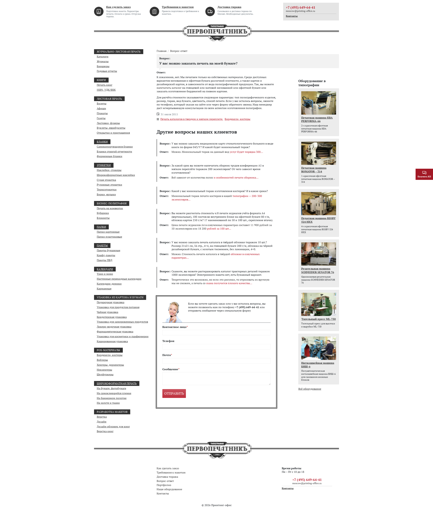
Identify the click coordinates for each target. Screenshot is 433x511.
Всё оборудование (309, 389)
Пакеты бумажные (108, 250)
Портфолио (164, 485)
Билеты (101, 103)
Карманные (104, 288)
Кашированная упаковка (112, 341)
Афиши (101, 108)
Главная (161, 51)
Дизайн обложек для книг (113, 426)
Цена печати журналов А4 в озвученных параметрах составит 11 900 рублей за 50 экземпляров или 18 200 (222, 226)
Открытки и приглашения (113, 133)
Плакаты (102, 113)
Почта (166, 355)
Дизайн (101, 421)
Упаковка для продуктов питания (118, 307)
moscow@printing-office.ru (300, 11)
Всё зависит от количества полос (214, 177)
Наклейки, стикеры (109, 170)
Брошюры (103, 66)
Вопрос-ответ (178, 51)
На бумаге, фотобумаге (111, 388)
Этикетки (104, 165)
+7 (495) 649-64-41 (300, 7)
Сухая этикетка (106, 180)
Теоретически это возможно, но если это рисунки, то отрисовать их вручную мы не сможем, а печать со (220, 281)
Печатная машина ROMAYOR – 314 (313, 169)
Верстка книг (105, 431)
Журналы (103, 61)
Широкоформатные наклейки (116, 175)
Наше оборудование (169, 489)
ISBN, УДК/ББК (106, 90)
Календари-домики (109, 284)
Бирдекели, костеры (109, 355)
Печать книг (104, 85)
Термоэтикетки (107, 189)
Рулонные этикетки (109, 184)
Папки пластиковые (109, 237)
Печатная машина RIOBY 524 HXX (318, 220)
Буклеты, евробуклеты (111, 128)
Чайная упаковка (107, 312)
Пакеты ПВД (104, 260)
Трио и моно (105, 274)
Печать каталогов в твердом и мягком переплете (191, 119)
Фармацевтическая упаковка (115, 331)
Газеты (101, 118)
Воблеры (102, 360)
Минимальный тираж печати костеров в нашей (217, 197)
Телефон (168, 341)
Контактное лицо (174, 327)
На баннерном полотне (112, 398)
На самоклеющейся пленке (114, 393)
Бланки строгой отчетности (114, 151)
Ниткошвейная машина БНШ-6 (317, 364)
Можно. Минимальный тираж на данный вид (216, 152)
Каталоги (102, 56)
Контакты (292, 16)
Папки (101, 227)
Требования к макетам (178, 7)
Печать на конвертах (110, 208)
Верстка (102, 417)
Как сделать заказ (118, 7)
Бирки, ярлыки (106, 194)
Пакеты (102, 245)
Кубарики (103, 213)
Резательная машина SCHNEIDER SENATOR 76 (317, 270)
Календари (105, 269)
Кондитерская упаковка (112, 317)
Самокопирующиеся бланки (115, 146)
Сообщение (170, 369)
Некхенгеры (104, 370)
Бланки (102, 142)
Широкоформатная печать (117, 383)
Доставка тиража (229, 7)
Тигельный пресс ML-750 (318, 319)
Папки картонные (108, 232)
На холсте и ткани (108, 403)
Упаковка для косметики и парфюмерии (123, 336)
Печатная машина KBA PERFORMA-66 (317, 119)
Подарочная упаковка (110, 302)
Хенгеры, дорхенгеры (110, 365)
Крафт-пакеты (106, 255)
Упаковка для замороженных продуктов (122, 322)
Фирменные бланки (109, 156)
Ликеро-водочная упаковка (114, 326)
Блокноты (103, 218)
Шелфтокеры (105, 374)
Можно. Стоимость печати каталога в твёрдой (216, 255)
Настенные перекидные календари (119, 279)
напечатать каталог (169, 88)
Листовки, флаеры (108, 123)
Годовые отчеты (107, 71)
